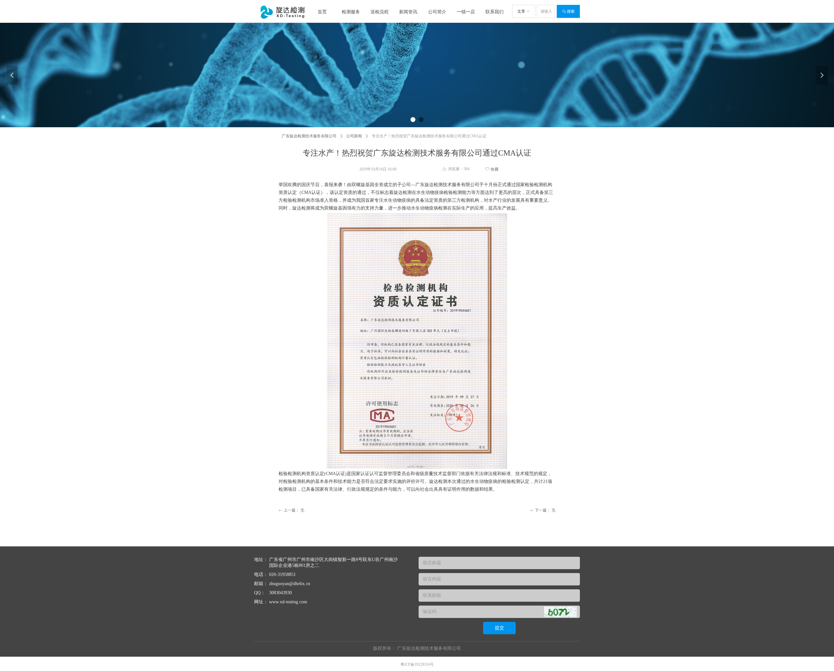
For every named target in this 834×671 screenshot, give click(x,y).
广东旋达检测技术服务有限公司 (309, 136)
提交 (499, 627)
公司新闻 (354, 136)
